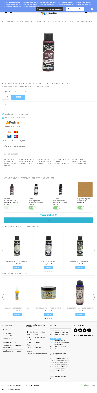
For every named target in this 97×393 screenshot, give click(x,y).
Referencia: (24, 86)
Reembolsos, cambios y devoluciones (13, 347)
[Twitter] (80, 330)
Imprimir (8, 105)
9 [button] (55, 271)
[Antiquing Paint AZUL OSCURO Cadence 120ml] (80, 293)
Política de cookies (12, 351)
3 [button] (43, 271)
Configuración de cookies (50, 9)
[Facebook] (75, 330)
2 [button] (41, 271)
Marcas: (5, 86)
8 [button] (53, 271)
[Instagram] (89, 330)
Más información (11, 154)
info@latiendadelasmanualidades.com (43, 354)
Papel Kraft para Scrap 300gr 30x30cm (83, 200)
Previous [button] (3, 250)
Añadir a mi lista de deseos (14, 146)
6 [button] (49, 271)
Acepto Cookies (76, 9)
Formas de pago (9, 342)
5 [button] (47, 271)
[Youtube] (84, 330)
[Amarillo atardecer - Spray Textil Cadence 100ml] (17, 293)
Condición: (40, 86)
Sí (31, 207)
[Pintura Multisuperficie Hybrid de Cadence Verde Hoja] (80, 246)
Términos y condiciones (8, 334)
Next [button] (94, 250)
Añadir (50, 220)
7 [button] (51, 271)
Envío (5, 330)
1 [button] (38, 271)
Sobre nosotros (9, 339)
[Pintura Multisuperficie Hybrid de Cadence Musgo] (48, 246)
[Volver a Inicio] (2, 21)
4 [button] (45, 271)
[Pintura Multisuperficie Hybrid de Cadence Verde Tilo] (17, 246)
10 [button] (58, 271)
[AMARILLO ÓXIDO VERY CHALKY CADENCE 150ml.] (48, 293)
